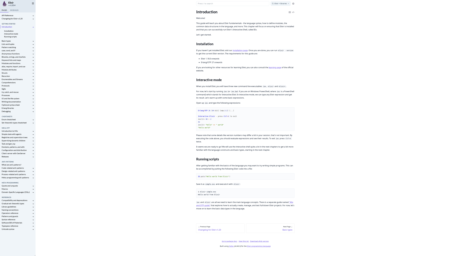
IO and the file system (10, 98)
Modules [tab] (14, 10)
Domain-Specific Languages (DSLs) (16, 192)
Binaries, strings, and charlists (14, 57)
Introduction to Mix (10, 131)
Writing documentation (11, 102)
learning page (275, 67)
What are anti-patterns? (11, 165)
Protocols (6, 86)
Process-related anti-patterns (14, 174)
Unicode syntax (8, 229)
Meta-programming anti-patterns (15, 177)
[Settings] (293, 3)
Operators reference (10, 213)
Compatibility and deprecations (14, 200)
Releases (5, 156)
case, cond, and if (8, 50)
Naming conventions (10, 210)
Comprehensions (9, 82)
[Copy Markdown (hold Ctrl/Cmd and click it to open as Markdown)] (290, 10)
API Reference (7, 15)
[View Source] (293, 10)
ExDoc (231, 246)
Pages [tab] (4, 10)
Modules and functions (11, 63)
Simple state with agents (11, 134)
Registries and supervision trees (14, 137)
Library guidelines (9, 207)
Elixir (11, 2)
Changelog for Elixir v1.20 (12, 18)
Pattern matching (9, 47)
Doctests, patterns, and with (13, 147)
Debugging (6, 111)
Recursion (6, 76)
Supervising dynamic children (13, 140)
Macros (5, 189)
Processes (6, 95)
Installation (9, 31)
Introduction (7, 27)
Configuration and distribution (14, 150)
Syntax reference (8, 219)
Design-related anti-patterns (13, 171)
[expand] (33, 16)
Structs (4, 73)
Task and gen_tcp (8, 144)
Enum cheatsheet (9, 119)
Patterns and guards (10, 216)
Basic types (6, 41)
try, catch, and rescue (10, 92)
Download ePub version (259, 241)
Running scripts (10, 36)
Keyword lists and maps (11, 60)
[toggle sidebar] (32, 3)
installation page (240, 50)
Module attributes (9, 70)
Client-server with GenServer (13, 153)
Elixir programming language (259, 246)
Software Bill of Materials (12, 223)
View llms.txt (244, 241)
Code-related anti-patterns (13, 168)
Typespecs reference (10, 226)
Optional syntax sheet (11, 105)
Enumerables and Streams (12, 79)
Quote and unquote (10, 186)
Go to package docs (229, 241)
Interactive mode (11, 34)
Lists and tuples (8, 44)
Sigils (4, 89)
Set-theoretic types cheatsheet (14, 122)
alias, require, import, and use (13, 66)
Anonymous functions (11, 54)
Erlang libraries (8, 108)
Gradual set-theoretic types (13, 203)
